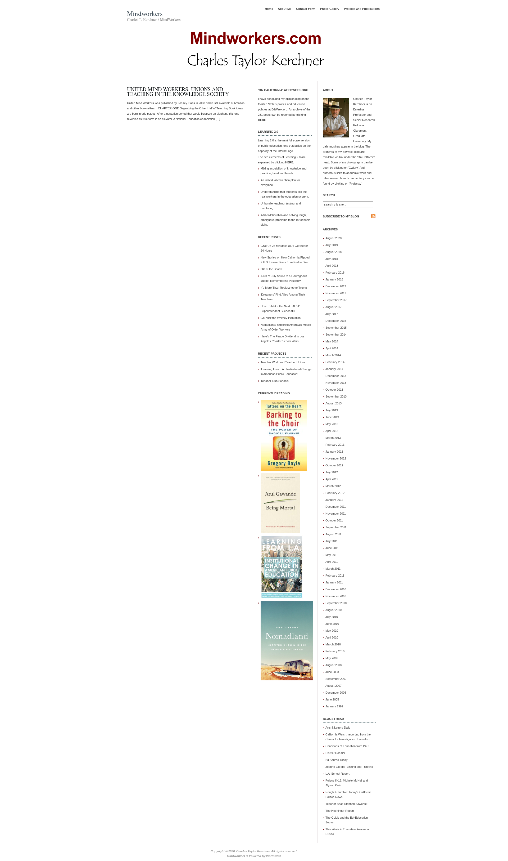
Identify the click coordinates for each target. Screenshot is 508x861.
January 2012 (334, 499)
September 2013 (336, 396)
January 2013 (334, 451)
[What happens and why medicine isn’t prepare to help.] (280, 531)
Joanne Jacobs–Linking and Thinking (349, 766)
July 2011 (331, 541)
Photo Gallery (329, 8)
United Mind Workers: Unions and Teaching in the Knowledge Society (178, 91)
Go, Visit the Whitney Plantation (281, 317)
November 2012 (335, 458)
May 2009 (331, 658)
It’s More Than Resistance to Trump (284, 287)
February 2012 (334, 492)
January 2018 (334, 279)
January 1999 (334, 706)
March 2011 (333, 568)
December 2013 (335, 375)
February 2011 (334, 575)
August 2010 (333, 610)
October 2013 (334, 389)
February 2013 (334, 444)
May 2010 (331, 630)
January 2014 (334, 369)
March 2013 (333, 437)
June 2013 (332, 417)
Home (269, 8)
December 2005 (335, 692)
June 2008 (332, 671)
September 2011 (335, 527)
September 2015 (336, 327)
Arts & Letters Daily (337, 727)
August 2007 (333, 685)
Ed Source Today (336, 759)
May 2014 (331, 341)
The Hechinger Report (339, 810)
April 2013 (331, 430)
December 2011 (335, 506)
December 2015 (335, 320)
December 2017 (335, 286)
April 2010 (331, 637)
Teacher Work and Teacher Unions (283, 362)
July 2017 (331, 313)
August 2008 (333, 665)
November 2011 (335, 513)
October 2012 (334, 465)
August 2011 (333, 534)
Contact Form (305, 8)
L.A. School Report (337, 773)
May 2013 (331, 424)
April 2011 (331, 561)
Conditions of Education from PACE (347, 746)
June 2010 (332, 623)
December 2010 (335, 589)
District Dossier (335, 753)
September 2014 (336, 334)
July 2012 (331, 472)
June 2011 (332, 548)
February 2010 (334, 651)
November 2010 (335, 596)
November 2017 (335, 293)
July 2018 (331, 258)
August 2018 (333, 251)
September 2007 (336, 678)
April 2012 (331, 479)
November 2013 (335, 382)
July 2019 (331, 245)
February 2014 (334, 362)
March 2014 (333, 355)
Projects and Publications (362, 8)
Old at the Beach (271, 269)
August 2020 (333, 238)
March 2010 (333, 644)
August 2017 (333, 307)
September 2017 (336, 300)
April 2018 (331, 265)
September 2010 (336, 603)
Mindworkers (145, 13)
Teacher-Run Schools (275, 380)
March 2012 (333, 486)
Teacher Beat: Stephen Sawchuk (346, 803)
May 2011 (331, 554)
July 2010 (331, 616)
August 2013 (333, 403)
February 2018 (334, 272)
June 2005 (332, 699)
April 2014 (331, 348)
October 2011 (334, 520)
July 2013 (331, 410)
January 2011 (334, 582)
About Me (284, 8)
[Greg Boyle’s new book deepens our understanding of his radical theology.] (284, 469)
